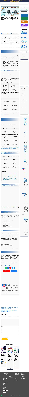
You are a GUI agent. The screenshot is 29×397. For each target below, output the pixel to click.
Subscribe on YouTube (6, 270)
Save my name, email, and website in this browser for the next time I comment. (10, 337)
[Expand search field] (18, 3)
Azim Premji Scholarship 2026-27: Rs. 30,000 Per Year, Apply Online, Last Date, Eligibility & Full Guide (25, 176)
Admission (23, 54)
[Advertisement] (10, 27)
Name (2, 326)
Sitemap (16, 378)
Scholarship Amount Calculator (24, 18)
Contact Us (16, 380)
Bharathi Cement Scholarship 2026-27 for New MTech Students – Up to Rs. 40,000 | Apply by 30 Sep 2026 (24, 46)
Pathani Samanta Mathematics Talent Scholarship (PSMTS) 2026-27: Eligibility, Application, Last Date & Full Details (10, 176)
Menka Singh (5, 33)
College (11, 33)
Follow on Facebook (13, 270)
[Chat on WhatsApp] (1, 395)
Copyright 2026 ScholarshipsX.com (14, 395)
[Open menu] (11, 3)
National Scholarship (24, 58)
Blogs (15, 376)
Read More (3, 366)
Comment (3, 318)
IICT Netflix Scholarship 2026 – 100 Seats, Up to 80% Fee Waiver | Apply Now (24, 33)
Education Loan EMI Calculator (24, 15)
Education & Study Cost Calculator (24, 25)
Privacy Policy (22, 378)
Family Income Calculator (23, 22)
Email (2, 329)
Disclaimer (22, 376)
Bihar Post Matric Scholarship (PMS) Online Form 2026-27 (26, 121)
